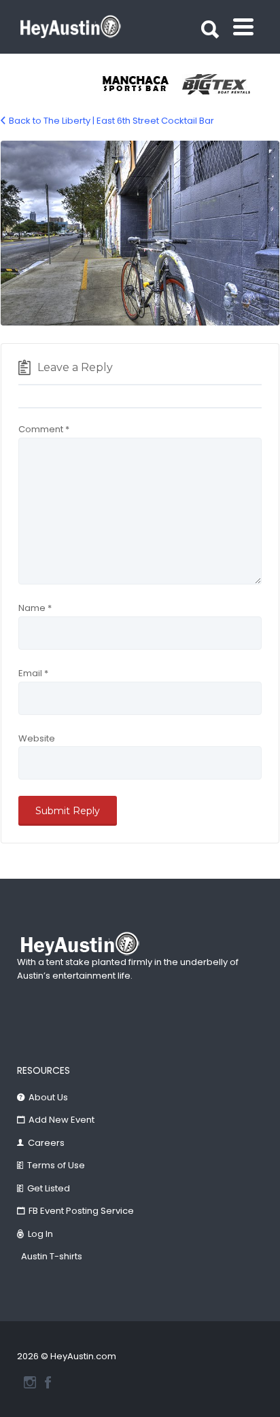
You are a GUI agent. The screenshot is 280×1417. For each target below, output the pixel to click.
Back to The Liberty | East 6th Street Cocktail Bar (111, 120)
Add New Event (61, 1119)
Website (36, 738)
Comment (43, 429)
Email (33, 673)
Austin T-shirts (51, 1256)
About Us (48, 1097)
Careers (46, 1142)
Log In (40, 1233)
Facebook (48, 1382)
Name (35, 607)
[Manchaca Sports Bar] (141, 84)
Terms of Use (56, 1165)
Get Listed (48, 1188)
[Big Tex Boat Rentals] (223, 84)
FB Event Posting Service (81, 1210)
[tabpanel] (141, 84)
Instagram (30, 1382)
